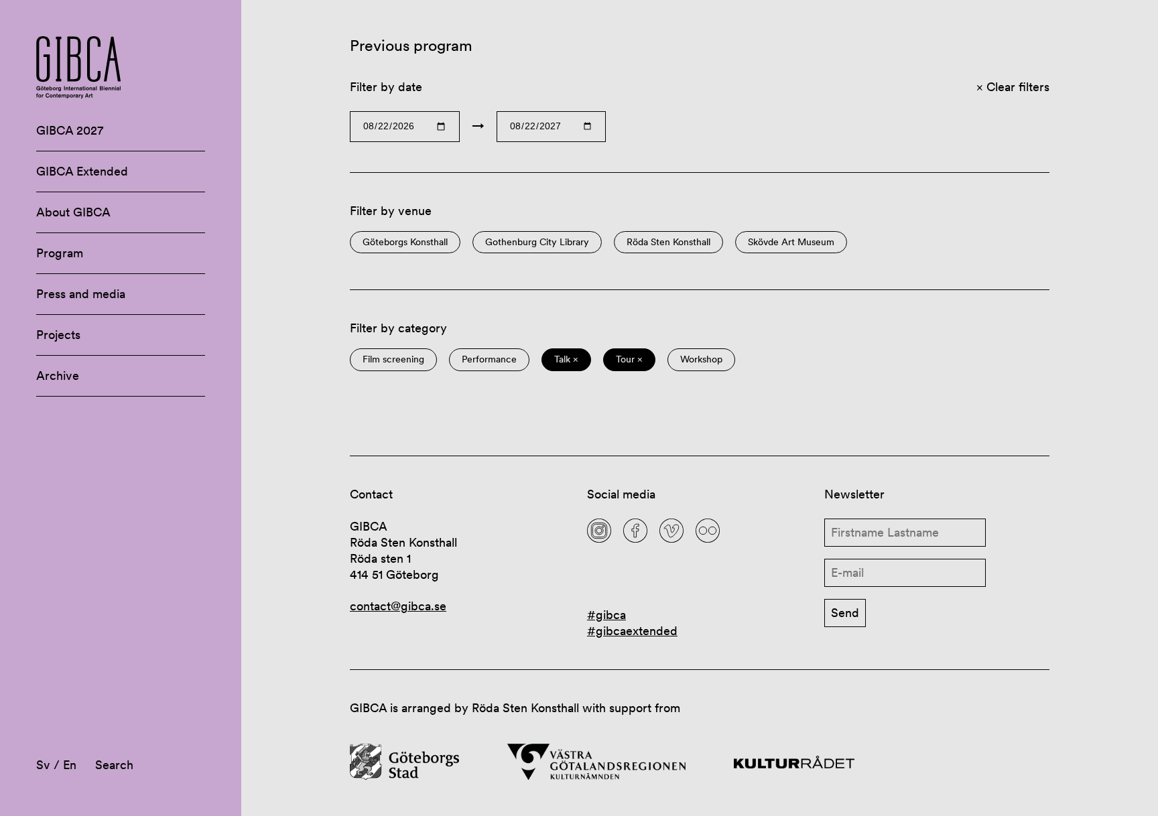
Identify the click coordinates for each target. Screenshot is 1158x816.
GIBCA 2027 (69, 130)
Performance (489, 359)
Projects (58, 334)
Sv (43, 764)
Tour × (629, 359)
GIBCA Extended (82, 171)
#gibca (606, 614)
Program (59, 253)
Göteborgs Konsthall (405, 242)
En (69, 764)
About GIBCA (73, 212)
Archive (57, 375)
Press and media (80, 293)
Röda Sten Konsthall (668, 242)
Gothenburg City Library (537, 242)
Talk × (566, 359)
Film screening (393, 359)
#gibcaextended (632, 630)
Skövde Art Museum (791, 242)
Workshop (701, 359)
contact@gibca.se (398, 606)
